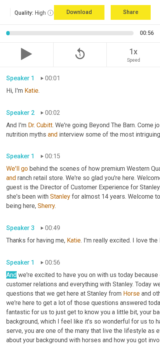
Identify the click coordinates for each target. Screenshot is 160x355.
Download (79, 12)
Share (130, 12)
